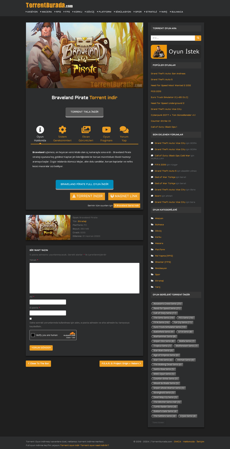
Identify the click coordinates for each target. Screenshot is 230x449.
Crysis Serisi (188, 416)
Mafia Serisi (186, 341)
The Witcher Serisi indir (167, 401)
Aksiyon (32, 12)
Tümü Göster (158, 422)
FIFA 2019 (160, 165)
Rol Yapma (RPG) (164, 256)
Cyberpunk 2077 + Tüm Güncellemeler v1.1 (173, 115)
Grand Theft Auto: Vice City (166, 109)
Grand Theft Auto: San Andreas (168, 74)
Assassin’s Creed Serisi (167, 303)
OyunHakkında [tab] (40, 138)
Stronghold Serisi (164, 392)
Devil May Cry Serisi (165, 397)
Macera (46, 12)
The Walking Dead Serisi (167, 364)
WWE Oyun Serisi (164, 373)
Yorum (34, 260)
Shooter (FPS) (163, 262)
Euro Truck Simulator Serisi (170, 327)
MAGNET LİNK (126, 196)
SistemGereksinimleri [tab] (62, 138)
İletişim (200, 442)
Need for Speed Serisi (167, 308)
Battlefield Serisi (163, 331)
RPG (58, 12)
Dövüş (90, 12)
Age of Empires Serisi (166, 355)
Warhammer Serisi (165, 336)
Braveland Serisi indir (127, 206)
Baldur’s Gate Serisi (165, 411)
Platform (104, 12)
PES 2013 (156, 91)
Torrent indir (103, 98)
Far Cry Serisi (183, 322)
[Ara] (198, 38)
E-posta (35, 308)
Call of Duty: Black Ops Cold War (172, 156)
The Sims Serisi (164, 317)
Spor (138, 12)
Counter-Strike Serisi (166, 378)
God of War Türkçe (165, 177)
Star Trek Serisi (163, 359)
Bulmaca (177, 12)
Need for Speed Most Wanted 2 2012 (171, 86)
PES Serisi (186, 317)
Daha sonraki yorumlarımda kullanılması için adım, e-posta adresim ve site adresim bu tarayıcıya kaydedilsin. (79, 325)
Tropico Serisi (162, 345)
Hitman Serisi (185, 359)
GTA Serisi (185, 331)
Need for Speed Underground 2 (167, 103)
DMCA (177, 442)
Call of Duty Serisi (165, 313)
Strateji (151, 12)
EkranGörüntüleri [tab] (86, 138)
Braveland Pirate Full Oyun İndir (84, 184)
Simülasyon (123, 12)
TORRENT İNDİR (89, 196)
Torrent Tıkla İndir (84, 112)
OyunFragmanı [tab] (106, 138)
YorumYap (124, 138)
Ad (32, 297)
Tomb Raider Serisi (165, 406)
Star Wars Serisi (163, 350)
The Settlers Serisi (164, 416)
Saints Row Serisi (164, 369)
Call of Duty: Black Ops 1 (164, 127)
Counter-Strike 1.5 (161, 121)
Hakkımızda (189, 442)
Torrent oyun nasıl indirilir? (94, 445)
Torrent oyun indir (70, 445)
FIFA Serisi (161, 322)
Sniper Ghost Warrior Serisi (169, 387)
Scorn (158, 196)
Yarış (164, 12)
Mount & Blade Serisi (166, 383)
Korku (77, 12)
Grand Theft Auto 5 (162, 80)
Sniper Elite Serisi (164, 341)
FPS (67, 12)
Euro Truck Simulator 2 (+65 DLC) (169, 97)
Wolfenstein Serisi (186, 345)
